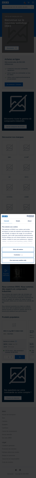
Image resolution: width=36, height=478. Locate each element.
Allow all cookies (18, 249)
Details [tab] (18, 221)
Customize (17, 255)
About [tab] (29, 221)
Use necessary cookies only (18, 260)
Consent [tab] (6, 221)
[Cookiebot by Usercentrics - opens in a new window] (26, 216)
